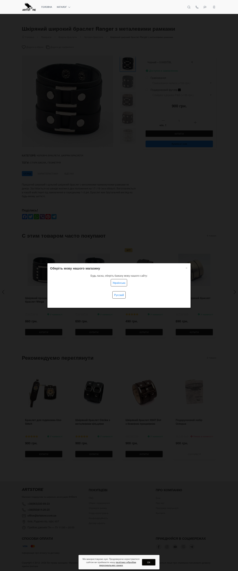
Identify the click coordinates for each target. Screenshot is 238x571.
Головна (46, 6)
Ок (148, 562)
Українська (119, 283)
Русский (119, 295)
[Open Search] (189, 6)
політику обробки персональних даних (117, 563)
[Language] (205, 6)
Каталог (62, 6)
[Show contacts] (197, 6)
